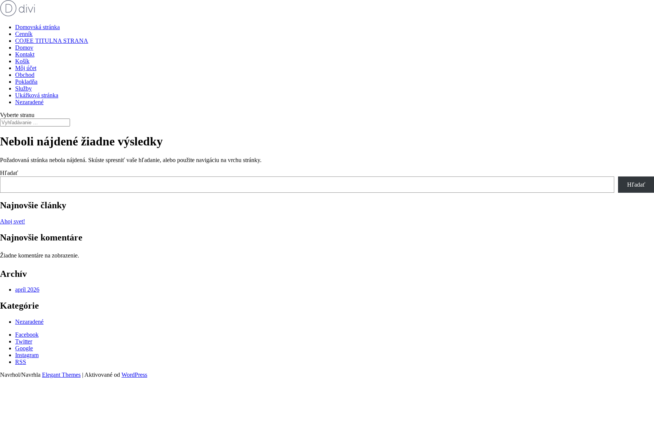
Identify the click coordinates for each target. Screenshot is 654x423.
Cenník (24, 34)
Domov (24, 47)
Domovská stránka (37, 27)
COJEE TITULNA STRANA (51, 40)
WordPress (134, 374)
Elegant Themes (61, 374)
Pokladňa (26, 81)
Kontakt (24, 54)
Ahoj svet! (12, 221)
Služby (23, 88)
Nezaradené (29, 102)
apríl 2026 (27, 289)
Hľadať (9, 173)
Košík (22, 61)
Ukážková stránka (36, 95)
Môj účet (25, 68)
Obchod (24, 75)
